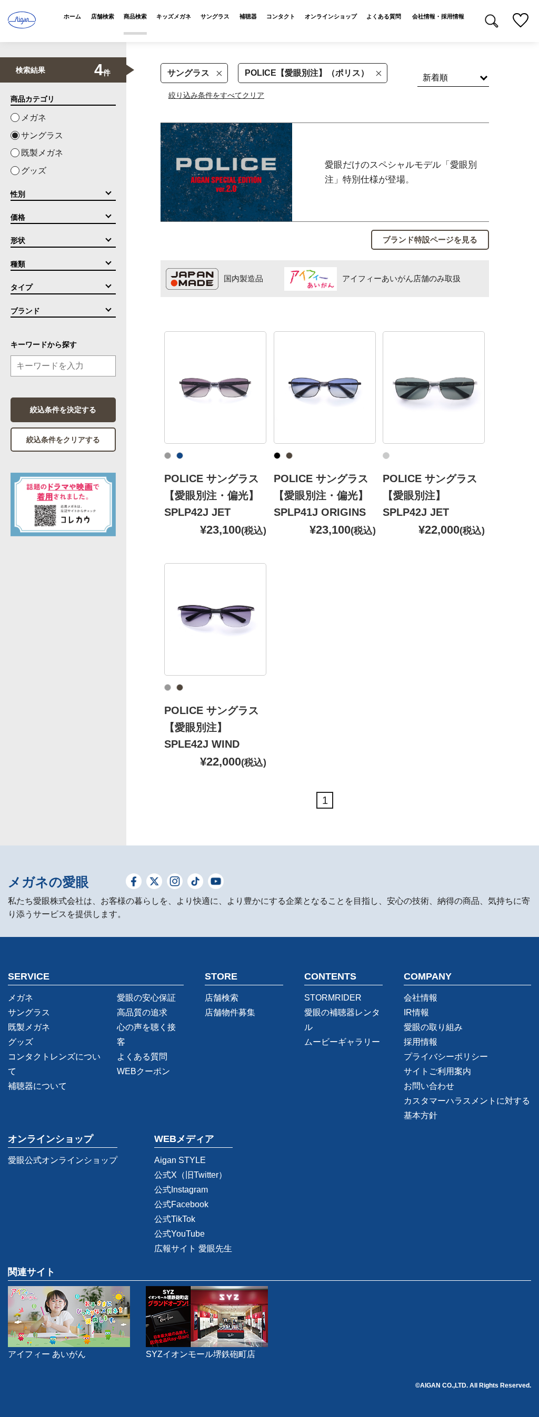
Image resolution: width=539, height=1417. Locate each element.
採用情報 (420, 1041)
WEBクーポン (143, 1071)
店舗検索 (221, 997)
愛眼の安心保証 (146, 997)
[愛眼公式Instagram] (175, 882)
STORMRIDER (333, 997)
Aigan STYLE (180, 1160)
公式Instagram (181, 1189)
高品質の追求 (142, 1012)
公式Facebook (181, 1204)
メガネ (33, 117)
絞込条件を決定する (63, 409)
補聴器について (37, 1086)
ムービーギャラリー (342, 1041)
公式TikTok (174, 1219)
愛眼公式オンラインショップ (62, 1160)
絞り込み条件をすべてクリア (216, 95)
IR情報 (416, 1012)
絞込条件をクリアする (63, 439)
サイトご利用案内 (437, 1071)
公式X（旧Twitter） (190, 1174)
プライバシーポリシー (446, 1056)
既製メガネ (42, 152)
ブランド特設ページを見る (430, 239)
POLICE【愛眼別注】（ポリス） (307, 72)
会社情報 (420, 997)
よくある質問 (142, 1056)
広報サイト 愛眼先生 (193, 1248)
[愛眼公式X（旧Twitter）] (154, 882)
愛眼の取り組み (433, 1027)
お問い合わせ (429, 1086)
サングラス (188, 72)
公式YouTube (179, 1233)
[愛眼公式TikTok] (195, 882)
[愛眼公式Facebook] (134, 882)
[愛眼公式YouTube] (216, 882)
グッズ (33, 170)
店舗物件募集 (230, 1012)
